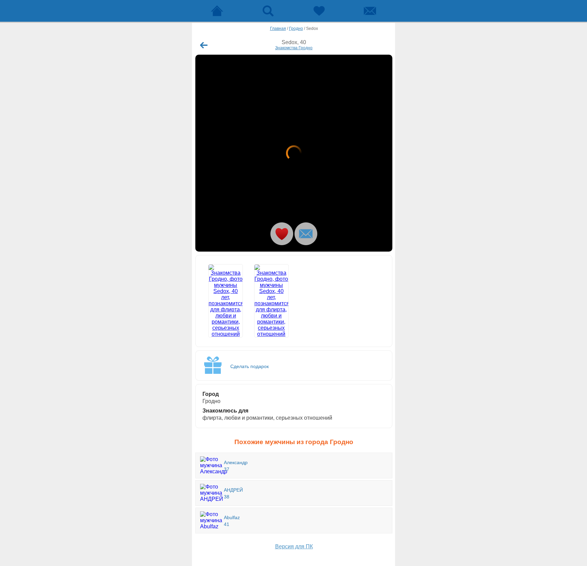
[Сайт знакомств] (217, 11)
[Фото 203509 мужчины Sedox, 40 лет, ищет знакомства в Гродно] (271, 301)
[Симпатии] (319, 11)
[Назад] (203, 45)
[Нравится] (281, 233)
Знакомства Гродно (294, 47)
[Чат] (369, 11)
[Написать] (306, 233)
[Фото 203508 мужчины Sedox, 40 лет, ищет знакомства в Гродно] (293, 153)
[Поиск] (268, 11)
